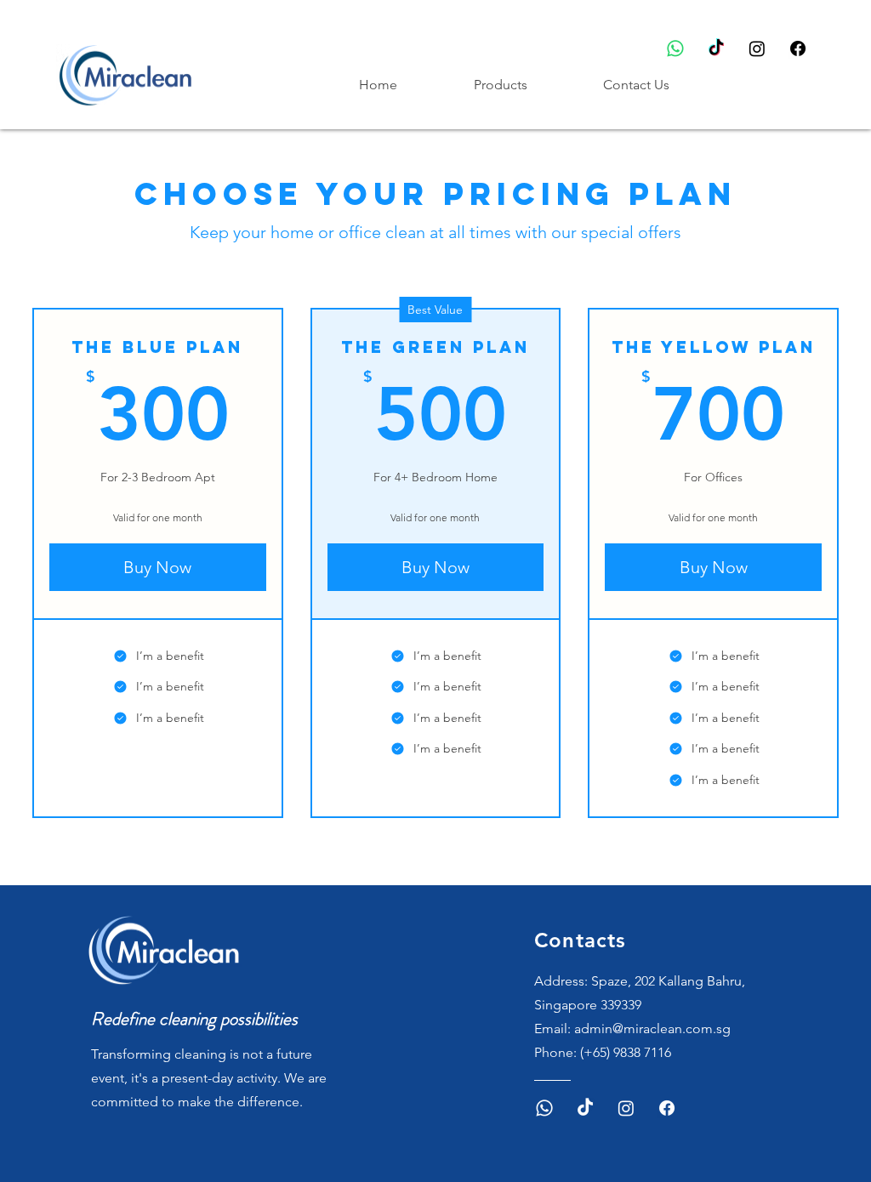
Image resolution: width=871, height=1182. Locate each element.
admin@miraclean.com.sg (652, 1028)
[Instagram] (757, 48)
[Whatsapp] (675, 48)
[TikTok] (716, 48)
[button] (525, 85)
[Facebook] (798, 48)
